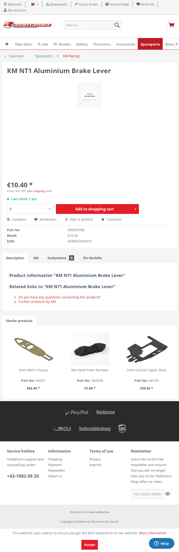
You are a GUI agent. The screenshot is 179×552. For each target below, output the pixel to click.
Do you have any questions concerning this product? (59, 297)
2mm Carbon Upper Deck (146, 370)
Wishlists (14, 4)
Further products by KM (37, 301)
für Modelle (92, 258)
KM (35, 258)
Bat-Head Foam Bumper (90, 370)
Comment (114, 219)
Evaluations (60, 258)
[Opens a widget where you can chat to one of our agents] (161, 544)
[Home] (6, 44)
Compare (18, 219)
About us (55, 476)
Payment (55, 465)
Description (15, 258)
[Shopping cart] (171, 25)
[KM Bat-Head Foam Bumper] (90, 349)
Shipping (55, 459)
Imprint (95, 465)
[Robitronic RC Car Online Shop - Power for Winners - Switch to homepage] (27, 26)
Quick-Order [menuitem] (88, 4)
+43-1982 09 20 (23, 476)
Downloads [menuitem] (58, 4)
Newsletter (56, 470)
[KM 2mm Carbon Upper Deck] (146, 349)
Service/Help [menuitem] (119, 4)
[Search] (117, 25)
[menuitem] (145, 4)
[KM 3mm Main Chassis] (33, 349)
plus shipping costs (39, 191)
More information (152, 533)
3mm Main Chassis (33, 370)
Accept (89, 544)
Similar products (19, 320)
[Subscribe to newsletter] (168, 494)
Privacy (95, 459)
